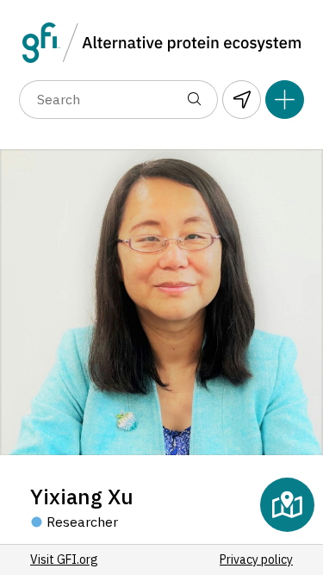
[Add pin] (284, 99)
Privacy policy (256, 559)
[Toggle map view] (287, 505)
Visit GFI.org (64, 559)
